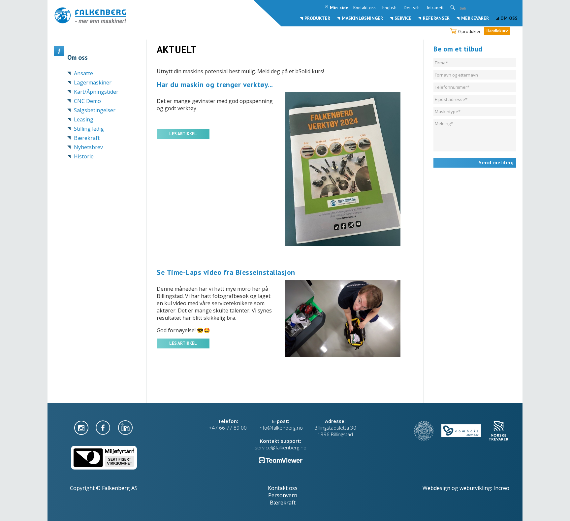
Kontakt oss (364, 8)
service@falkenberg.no (280, 447)
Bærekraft (283, 502)
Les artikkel (183, 134)
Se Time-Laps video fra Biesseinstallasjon (226, 272)
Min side (339, 8)
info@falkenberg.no (281, 427)
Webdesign (436, 488)
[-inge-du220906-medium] (349, 318)
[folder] (349, 169)
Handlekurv (497, 31)
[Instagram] (82, 427)
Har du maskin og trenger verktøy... (215, 84)
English (389, 8)
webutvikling (475, 488)
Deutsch (412, 8)
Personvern (282, 495)
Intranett (435, 8)
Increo (501, 488)
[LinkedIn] (125, 427)
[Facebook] (103, 427)
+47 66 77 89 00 (228, 427)
